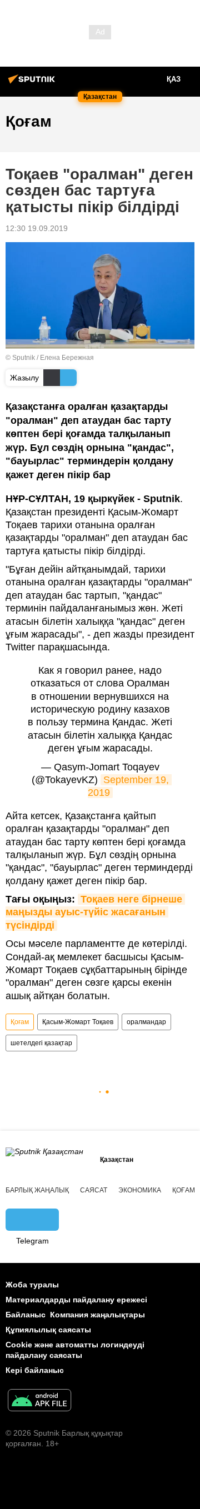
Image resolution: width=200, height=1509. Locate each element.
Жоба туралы (32, 1284)
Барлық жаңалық (37, 1190)
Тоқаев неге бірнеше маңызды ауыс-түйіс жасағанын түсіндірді (95, 912)
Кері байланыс (35, 1370)
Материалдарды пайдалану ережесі (76, 1299)
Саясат (93, 1190)
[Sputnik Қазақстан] (33, 83)
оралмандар (146, 1022)
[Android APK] (39, 1401)
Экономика (139, 1190)
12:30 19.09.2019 (37, 228)
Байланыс (26, 1314)
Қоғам (20, 1022)
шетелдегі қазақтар (41, 1043)
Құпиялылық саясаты (48, 1329)
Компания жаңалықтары (97, 1314)
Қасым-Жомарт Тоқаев (77, 1022)
